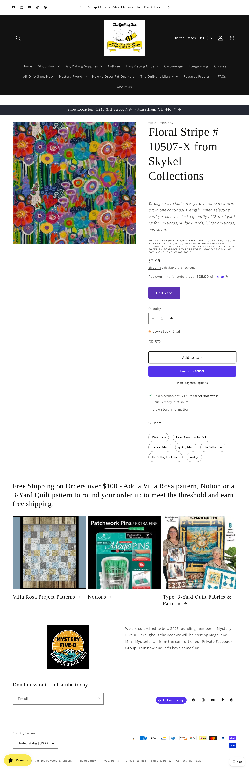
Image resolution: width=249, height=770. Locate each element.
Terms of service (135, 760)
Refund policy (87, 760)
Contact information (189, 760)
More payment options (192, 382)
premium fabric (160, 447)
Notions (97, 597)
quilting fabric (185, 447)
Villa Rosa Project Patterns (44, 597)
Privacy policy (110, 760)
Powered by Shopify (59, 760)
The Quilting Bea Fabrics (166, 457)
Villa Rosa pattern (170, 486)
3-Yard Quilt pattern (43, 495)
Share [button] (157, 422)
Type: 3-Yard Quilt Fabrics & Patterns (197, 600)
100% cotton (159, 437)
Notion (211, 486)
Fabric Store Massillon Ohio (191, 437)
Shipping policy (161, 760)
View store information (171, 409)
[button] (18, 37)
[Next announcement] (169, 7)
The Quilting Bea (212, 447)
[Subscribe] (97, 699)
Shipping (154, 267)
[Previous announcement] (80, 7)
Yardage (194, 457)
